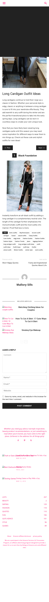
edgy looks (17, 238)
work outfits (39, 250)
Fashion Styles (7, 241)
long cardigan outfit (9, 244)
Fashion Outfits (39, 238)
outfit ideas (6, 247)
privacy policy (37, 536)
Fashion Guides (27, 238)
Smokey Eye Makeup (31, 330)
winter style (29, 250)
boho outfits (13, 233)
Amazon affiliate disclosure (22, 536)
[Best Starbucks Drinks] (12, 472)
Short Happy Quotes (10, 263)
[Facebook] (18, 440)
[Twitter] (31, 440)
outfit (38, 244)
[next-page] (25, 341)
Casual (13, 235)
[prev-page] (22, 341)
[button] (4, 3)
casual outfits (22, 235)
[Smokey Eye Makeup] (8, 333)
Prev (8, 148)
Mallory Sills (25, 284)
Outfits (34, 247)
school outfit (7, 250)
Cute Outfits (7, 238)
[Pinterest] (24, 440)
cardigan (6, 235)
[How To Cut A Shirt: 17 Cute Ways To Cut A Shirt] (8, 322)
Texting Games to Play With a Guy (28, 478)
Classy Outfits (33, 235)
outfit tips (26, 247)
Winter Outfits (18, 250)
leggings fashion (38, 241)
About (9, 536)
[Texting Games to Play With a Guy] (9, 482)
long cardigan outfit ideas (26, 244)
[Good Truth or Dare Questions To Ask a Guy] (17, 465)
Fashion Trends (19, 241)
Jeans (28, 241)
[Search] (45, 3)
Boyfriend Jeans (24, 233)
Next (40, 148)
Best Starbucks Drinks (23, 467)
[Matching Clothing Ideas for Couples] (8, 310)
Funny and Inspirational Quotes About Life (38, 264)
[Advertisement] (24, 32)
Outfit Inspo (17, 247)
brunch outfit (36, 233)
